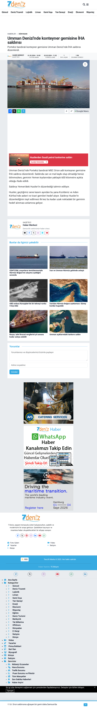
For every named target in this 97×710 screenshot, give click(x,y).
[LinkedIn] (35, 535)
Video (52, 543)
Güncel (5, 12)
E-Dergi (15, 631)
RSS (26, 559)
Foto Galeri (14, 543)
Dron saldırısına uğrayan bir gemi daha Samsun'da (35, 704)
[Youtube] (47, 233)
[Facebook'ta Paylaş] (10, 111)
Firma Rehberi (14, 646)
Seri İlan (12, 649)
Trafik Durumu (18, 670)
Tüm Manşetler (19, 676)
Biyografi (12, 652)
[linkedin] (85, 574)
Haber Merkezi (30, 225)
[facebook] (16, 574)
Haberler (11, 34)
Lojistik (29, 12)
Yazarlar (13, 545)
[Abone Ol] (82, 111)
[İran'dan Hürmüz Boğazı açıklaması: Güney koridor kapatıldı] (69, 290)
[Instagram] (38, 233)
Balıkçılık (16, 619)
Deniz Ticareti (17, 12)
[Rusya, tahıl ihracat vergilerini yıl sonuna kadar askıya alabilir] (28, 321)
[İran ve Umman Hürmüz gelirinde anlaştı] (69, 257)
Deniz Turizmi (18, 616)
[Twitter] (33, 233)
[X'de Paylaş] (14, 111)
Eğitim (15, 613)
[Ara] (84, 4)
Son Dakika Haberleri (21, 679)
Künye (12, 548)
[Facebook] (29, 233)
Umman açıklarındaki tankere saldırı (65, 334)
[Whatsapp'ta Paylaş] (19, 111)
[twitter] (30, 574)
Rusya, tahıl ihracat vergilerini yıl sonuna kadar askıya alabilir (26, 335)
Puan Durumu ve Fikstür (23, 673)
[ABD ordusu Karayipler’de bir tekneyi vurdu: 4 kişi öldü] (28, 290)
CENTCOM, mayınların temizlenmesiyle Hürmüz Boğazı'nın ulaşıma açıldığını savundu (26, 272)
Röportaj (90, 12)
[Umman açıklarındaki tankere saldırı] (69, 321)
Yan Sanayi (60, 12)
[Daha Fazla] (23, 111)
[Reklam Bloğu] (48, 403)
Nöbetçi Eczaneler (20, 664)
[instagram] (44, 574)
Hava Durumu (18, 667)
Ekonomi (80, 12)
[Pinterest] (27, 535)
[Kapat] (95, 687)
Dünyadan (23, 34)
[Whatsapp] (44, 535)
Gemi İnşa (48, 12)
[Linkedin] (42, 233)
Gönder (14, 372)
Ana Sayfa (12, 580)
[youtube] (57, 574)
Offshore (16, 625)
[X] (22, 535)
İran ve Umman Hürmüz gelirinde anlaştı (67, 270)
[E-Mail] (25, 233)
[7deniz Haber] (16, 4)
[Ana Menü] (87, 4)
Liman (38, 12)
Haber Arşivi (17, 682)
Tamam (10, 691)
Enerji (70, 12)
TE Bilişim (55, 567)
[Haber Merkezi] (15, 226)
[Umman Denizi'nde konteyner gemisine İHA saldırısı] (48, 84)
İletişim (53, 545)
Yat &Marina (18, 622)
